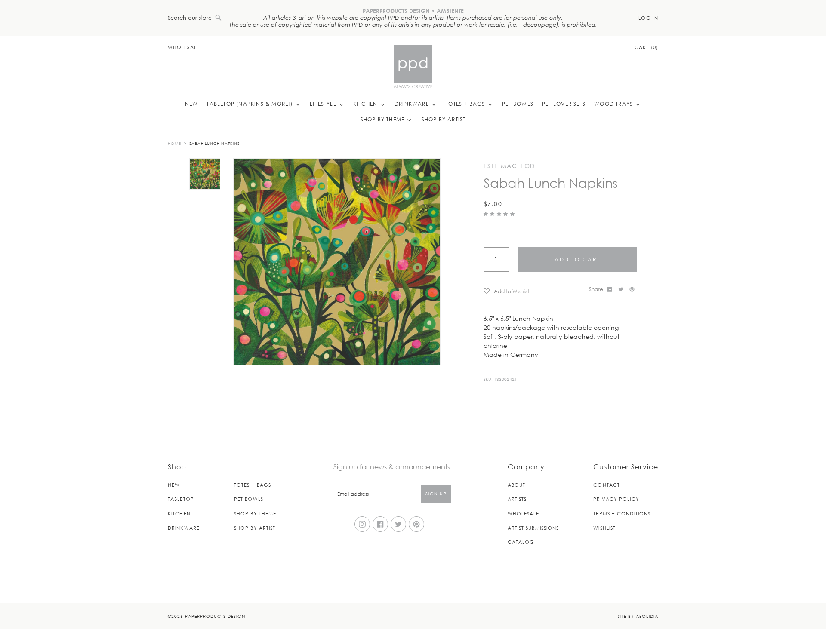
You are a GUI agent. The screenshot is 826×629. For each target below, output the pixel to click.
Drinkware (413, 103)
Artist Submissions (533, 527)
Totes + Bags (466, 103)
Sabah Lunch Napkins (214, 143)
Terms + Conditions (621, 513)
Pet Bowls (517, 103)
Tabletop (181, 499)
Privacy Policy (616, 499)
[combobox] (191, 18)
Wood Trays (614, 103)
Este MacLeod (509, 166)
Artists (517, 499)
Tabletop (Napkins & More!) (250, 103)
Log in (648, 17)
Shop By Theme (384, 119)
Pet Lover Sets (564, 103)
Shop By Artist (444, 119)
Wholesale (184, 47)
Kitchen (366, 103)
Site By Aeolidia (638, 616)
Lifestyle (324, 103)
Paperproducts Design (215, 616)
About (517, 484)
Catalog (521, 542)
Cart (646, 47)
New (191, 103)
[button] (500, 213)
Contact (606, 484)
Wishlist (604, 527)
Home (174, 143)
